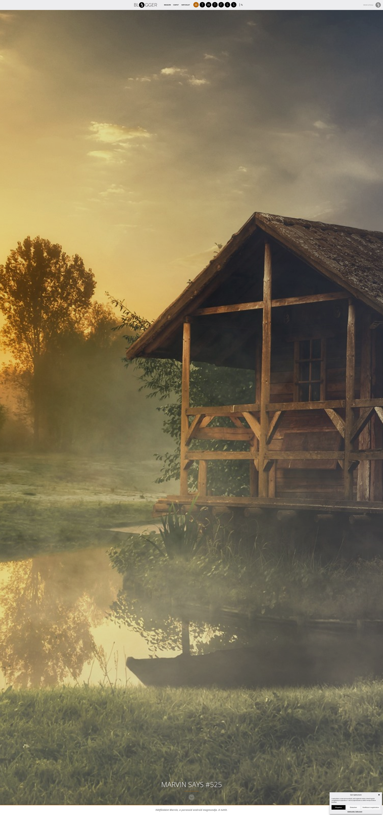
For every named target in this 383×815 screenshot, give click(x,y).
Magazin (167, 5)
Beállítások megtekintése (371, 807)
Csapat (176, 5)
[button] (379, 795)
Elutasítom (353, 807)
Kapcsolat (186, 5)
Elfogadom (338, 807)
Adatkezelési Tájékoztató (354, 812)
